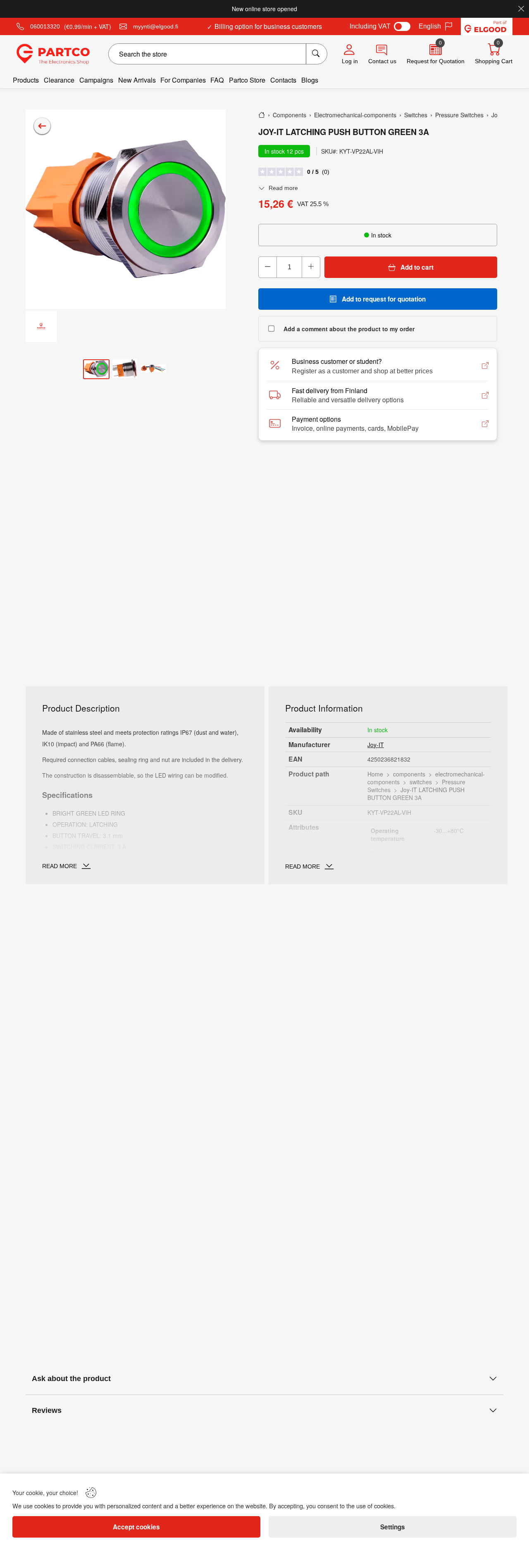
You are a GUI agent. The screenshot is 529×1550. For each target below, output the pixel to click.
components (409, 774)
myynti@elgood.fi (155, 26)
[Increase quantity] (311, 267)
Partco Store (247, 80)
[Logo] (53, 54)
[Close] (521, 9)
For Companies (183, 80)
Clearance (59, 80)
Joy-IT (375, 745)
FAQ (217, 80)
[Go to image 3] (153, 369)
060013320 (45, 26)
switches (421, 782)
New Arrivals (137, 80)
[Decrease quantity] (268, 267)
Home (375, 774)
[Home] (261, 115)
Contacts (283, 80)
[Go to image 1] (96, 369)
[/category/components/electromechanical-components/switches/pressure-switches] (42, 126)
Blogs (309, 80)
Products (26, 80)
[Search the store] (316, 54)
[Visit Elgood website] (486, 26)
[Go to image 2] (125, 369)
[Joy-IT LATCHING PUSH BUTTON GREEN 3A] (126, 209)
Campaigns (96, 80)
